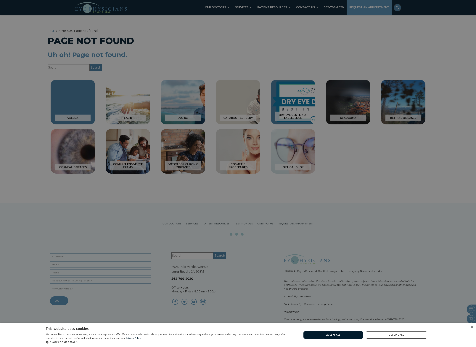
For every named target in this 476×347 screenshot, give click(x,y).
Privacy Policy (133, 338)
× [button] (471, 327)
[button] (170, 342)
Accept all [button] (333, 334)
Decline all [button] (396, 334)
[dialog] (238, 335)
